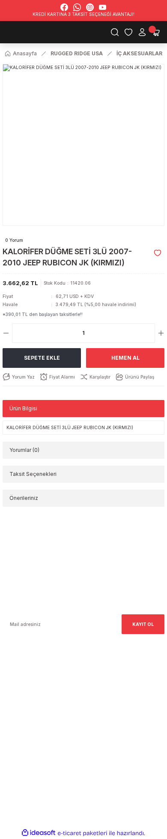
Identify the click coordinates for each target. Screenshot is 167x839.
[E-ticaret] (82, 833)
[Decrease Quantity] (6, 333)
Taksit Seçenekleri (33, 474)
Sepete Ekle (42, 358)
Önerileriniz (23, 498)
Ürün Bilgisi (23, 408)
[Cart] (156, 32)
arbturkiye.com (101, 696)
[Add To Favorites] (157, 253)
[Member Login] (142, 32)
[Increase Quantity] (161, 333)
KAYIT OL (143, 624)
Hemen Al (125, 358)
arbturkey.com (61, 696)
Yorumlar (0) (24, 450)
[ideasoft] (38, 833)
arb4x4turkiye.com (23, 696)
